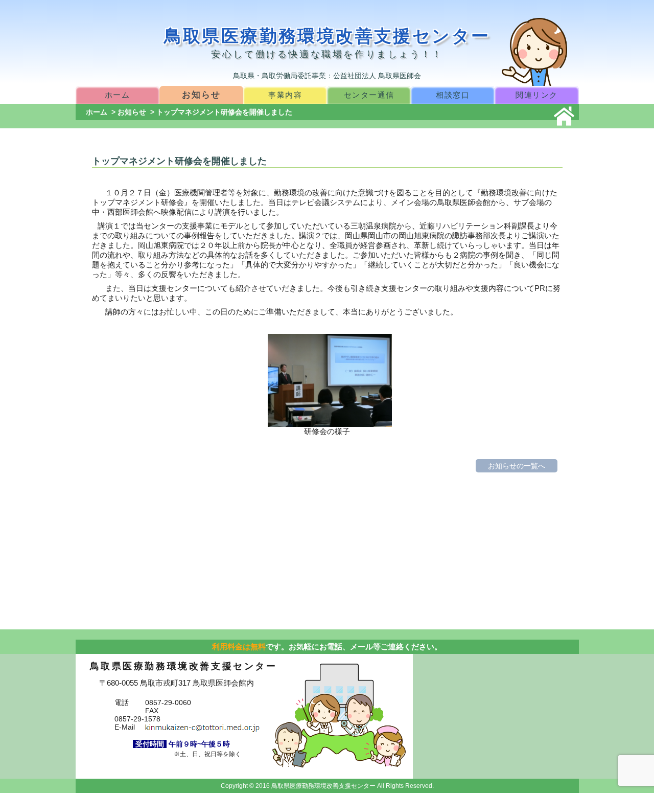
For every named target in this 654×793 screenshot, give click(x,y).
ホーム (117, 94)
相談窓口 (453, 94)
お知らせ (201, 94)
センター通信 (369, 94)
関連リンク (537, 94)
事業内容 (285, 94)
